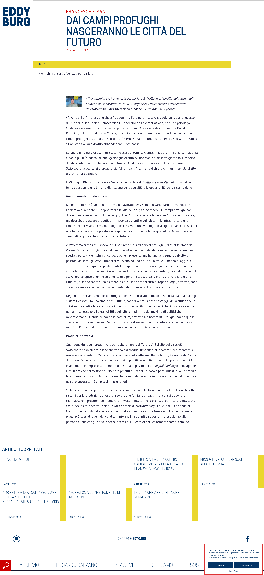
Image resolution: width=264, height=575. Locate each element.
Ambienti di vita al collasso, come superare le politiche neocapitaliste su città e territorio (30, 497)
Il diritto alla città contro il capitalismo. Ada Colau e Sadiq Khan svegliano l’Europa (158, 464)
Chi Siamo (162, 565)
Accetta (220, 565)
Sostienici (201, 565)
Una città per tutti (17, 460)
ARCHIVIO (29, 565)
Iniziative (124, 565)
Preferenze (247, 565)
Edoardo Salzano (76, 565)
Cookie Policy (233, 571)
